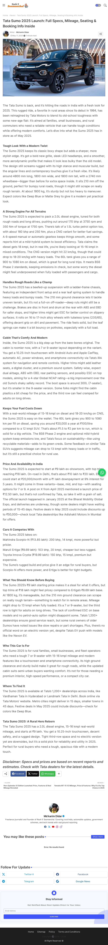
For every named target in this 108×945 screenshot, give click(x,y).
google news (83, 881)
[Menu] (4, 5)
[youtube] (53, 827)
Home (5, 15)
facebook (83, 874)
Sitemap (41, 931)
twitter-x (29, 874)
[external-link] (61, 827)
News (12, 15)
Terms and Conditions (69, 931)
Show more (98, 837)
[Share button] (59, 774)
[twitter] (49, 827)
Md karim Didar (53, 816)
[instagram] (57, 827)
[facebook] (45, 827)
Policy (52, 931)
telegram (29, 881)
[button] (98, 5)
